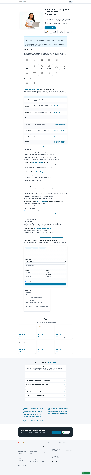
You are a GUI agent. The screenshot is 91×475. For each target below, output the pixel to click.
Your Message (27, 263)
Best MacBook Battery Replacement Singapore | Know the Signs (33, 421)
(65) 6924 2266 (57, 457)
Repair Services (37, 1)
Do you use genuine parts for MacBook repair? (45, 395)
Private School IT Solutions (34, 461)
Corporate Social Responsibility (44, 450)
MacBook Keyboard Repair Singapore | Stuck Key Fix (32, 414)
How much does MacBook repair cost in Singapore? (45, 366)
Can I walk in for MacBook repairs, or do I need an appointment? (45, 380)
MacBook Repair (20, 449)
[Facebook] (52, 461)
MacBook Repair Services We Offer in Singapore (33, 295)
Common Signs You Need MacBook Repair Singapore (34, 297)
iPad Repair (20, 456)
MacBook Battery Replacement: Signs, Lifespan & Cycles (57, 413)
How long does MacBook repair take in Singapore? (45, 373)
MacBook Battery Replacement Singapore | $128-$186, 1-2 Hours (33, 409)
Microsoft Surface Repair (22, 451)
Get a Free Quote (56, 432)
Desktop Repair (20, 460)
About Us (43, 459)
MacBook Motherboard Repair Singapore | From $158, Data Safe (33, 412)
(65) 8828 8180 (66, 432)
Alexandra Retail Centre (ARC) (55, 442)
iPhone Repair (20, 455)
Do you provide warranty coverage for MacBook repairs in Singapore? (45, 377)
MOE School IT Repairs (33, 459)
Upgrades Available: (29, 294)
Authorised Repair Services (34, 457)
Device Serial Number (49, 255)
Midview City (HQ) (63, 442)
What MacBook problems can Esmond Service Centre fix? (45, 399)
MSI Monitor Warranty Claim (34, 449)
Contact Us (58, 1)
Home (19, 4)
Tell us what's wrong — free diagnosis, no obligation (34, 309)
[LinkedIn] (56, 461)
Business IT (50, 1)
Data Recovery (20, 462)
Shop (54, 1)
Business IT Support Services (34, 463)
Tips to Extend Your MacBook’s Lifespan (32, 300)
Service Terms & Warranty (45, 456)
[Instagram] (54, 461)
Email (32, 281)
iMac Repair (20, 453)
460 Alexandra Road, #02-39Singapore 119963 (57, 449)
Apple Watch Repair (21, 458)
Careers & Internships (45, 452)
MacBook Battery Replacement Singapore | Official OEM (57, 411)
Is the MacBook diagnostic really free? (45, 391)
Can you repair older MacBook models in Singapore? (45, 388)
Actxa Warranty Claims (33, 451)
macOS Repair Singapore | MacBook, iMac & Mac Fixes (32, 416)
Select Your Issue (28, 292)
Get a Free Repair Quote (50, 27)
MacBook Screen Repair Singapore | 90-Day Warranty (32, 418)
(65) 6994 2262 (57, 451)
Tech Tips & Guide (44, 454)
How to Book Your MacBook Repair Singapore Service (34, 308)
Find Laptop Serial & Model (22, 465)
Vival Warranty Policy (33, 453)
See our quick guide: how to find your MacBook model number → (51, 237)
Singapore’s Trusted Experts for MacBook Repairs (34, 302)
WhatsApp (27, 281)
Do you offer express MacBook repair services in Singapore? (45, 384)
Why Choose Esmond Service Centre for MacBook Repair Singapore (37, 306)
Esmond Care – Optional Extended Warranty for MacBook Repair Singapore (36, 304)
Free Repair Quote (44, 1)
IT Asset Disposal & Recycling (34, 464)
